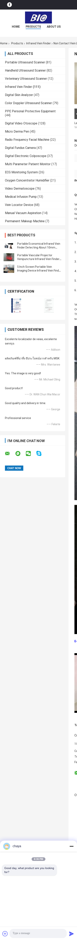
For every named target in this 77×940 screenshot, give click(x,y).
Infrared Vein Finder (38, 43)
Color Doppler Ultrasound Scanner (28, 103)
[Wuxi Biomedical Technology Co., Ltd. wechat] (31, 453)
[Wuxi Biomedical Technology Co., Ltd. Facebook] (9, 4)
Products (33, 26)
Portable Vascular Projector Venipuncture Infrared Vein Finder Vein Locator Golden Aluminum (38, 259)
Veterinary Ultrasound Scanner (26, 79)
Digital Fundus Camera (20, 148)
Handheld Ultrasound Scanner (25, 70)
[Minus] (71, 846)
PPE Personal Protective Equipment (30, 111)
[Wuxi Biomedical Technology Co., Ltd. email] (10, 453)
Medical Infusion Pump (21, 197)
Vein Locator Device (19, 205)
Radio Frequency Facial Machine (27, 140)
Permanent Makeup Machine (25, 221)
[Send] (71, 933)
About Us (54, 26)
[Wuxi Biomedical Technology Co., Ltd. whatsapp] (20, 453)
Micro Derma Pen (17, 131)
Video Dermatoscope (20, 188)
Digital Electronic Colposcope (25, 156)
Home (16, 26)
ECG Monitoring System (21, 172)
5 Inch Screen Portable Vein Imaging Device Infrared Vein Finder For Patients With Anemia (39, 270)
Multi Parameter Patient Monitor (28, 164)
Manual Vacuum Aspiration (23, 213)
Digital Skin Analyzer (19, 95)
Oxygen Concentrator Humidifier (27, 180)
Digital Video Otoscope (21, 123)
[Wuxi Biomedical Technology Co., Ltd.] (38, 17)
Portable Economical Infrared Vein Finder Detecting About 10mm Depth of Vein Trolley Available (38, 247)
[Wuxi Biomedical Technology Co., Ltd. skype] (41, 453)
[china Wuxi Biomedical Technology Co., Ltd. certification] (16, 305)
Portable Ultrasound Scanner (25, 62)
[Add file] (5, 933)
